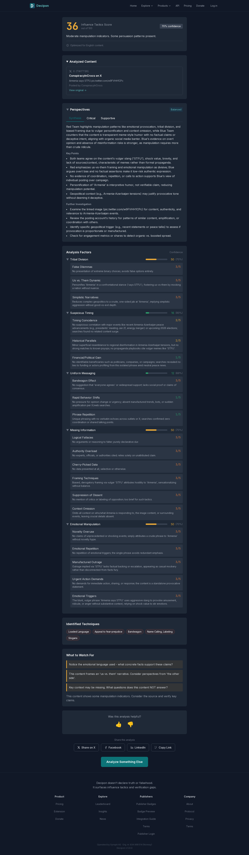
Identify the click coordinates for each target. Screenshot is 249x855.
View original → (77, 90)
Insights (103, 811)
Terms (146, 826)
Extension (59, 811)
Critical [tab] (91, 118)
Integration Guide (146, 818)
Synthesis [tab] (75, 118)
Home (133, 5)
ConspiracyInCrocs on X (85, 75)
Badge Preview (146, 811)
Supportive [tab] (108, 118)
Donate (200, 5)
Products (163, 5)
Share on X (88, 747)
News (103, 818)
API (177, 5)
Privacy (189, 818)
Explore (145, 5)
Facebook (115, 747)
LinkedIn (140, 747)
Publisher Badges (146, 804)
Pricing (188, 5)
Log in (214, 5)
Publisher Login (146, 833)
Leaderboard (103, 804)
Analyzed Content (83, 61)
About (189, 804)
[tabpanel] (124, 181)
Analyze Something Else (124, 762)
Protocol (189, 811)
